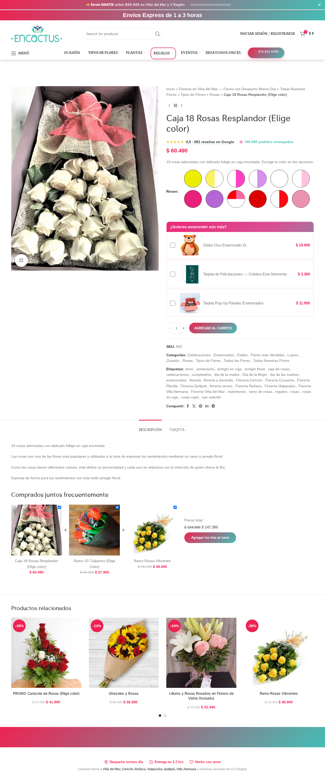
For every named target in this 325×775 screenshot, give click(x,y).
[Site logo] (36, 33)
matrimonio (237, 392)
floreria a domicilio (218, 380)
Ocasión (173, 361)
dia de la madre (226, 375)
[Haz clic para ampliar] (21, 260)
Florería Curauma (279, 380)
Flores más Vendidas (267, 355)
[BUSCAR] (158, 34)
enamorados (176, 380)
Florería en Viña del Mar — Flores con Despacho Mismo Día (227, 89)
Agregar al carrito (213, 328)
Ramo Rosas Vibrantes (279, 693)
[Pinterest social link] (200, 406)
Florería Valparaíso (280, 386)
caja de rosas (278, 369)
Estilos (242, 355)
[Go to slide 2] (165, 715)
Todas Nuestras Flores (271, 361)
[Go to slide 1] (160, 715)
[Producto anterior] (169, 106)
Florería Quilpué (194, 386)
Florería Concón (249, 380)
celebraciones (177, 375)
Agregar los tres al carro (210, 537)
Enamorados (224, 355)
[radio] (193, 179)
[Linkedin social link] (207, 406)
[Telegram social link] (213, 406)
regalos (281, 392)
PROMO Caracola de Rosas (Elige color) (46, 693)
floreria (195, 380)
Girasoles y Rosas (124, 693)
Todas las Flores (237, 361)
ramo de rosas (260, 392)
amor (189, 369)
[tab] (150, 427)
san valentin (211, 397)
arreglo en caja (229, 369)
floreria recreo (221, 386)
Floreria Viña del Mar (208, 392)
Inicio (170, 89)
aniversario (205, 369)
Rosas (214, 94)
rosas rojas (190, 397)
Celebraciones (198, 355)
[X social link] (194, 406)
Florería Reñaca (248, 386)
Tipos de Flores (193, 94)
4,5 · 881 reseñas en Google (210, 142)
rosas (294, 392)
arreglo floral (255, 369)
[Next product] (181, 106)
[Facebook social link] (188, 406)
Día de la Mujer (254, 375)
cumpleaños (201, 375)
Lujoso (292, 355)
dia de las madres (284, 375)
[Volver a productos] (175, 106)
